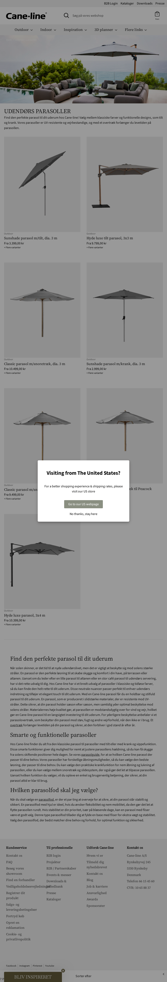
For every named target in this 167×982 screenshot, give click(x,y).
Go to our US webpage (83, 504)
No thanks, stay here (83, 514)
